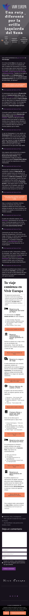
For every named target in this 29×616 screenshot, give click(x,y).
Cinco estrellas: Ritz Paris (13, 319)
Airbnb (15, 484)
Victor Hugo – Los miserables (14, 429)
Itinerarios (6, 516)
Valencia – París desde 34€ (13, 403)
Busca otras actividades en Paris (14, 353)
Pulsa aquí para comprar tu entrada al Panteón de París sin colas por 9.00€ (14, 198)
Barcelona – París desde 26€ (14, 397)
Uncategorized (17, 516)
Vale (6, 613)
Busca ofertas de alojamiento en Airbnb (14, 494)
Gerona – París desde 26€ (13, 399)
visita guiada (10, 97)
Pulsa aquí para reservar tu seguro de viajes (14, 380)
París (11, 516)
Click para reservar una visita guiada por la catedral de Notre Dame (14, 85)
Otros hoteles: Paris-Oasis (13, 325)
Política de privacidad (18, 613)
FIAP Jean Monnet (11, 454)
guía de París (20, 57)
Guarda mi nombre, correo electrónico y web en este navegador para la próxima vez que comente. (14, 562)
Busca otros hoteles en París (14, 329)
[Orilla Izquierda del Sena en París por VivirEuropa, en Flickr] (11, 90)
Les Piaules (9, 456)
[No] (27, 611)
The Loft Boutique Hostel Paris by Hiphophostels (14, 461)
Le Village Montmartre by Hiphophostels (13, 458)
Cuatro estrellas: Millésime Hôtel (15, 321)
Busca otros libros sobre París (14, 434)
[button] (21, 14)
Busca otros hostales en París (14, 466)
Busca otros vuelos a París (14, 407)
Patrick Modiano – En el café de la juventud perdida (15, 427)
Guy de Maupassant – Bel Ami (14, 425)
